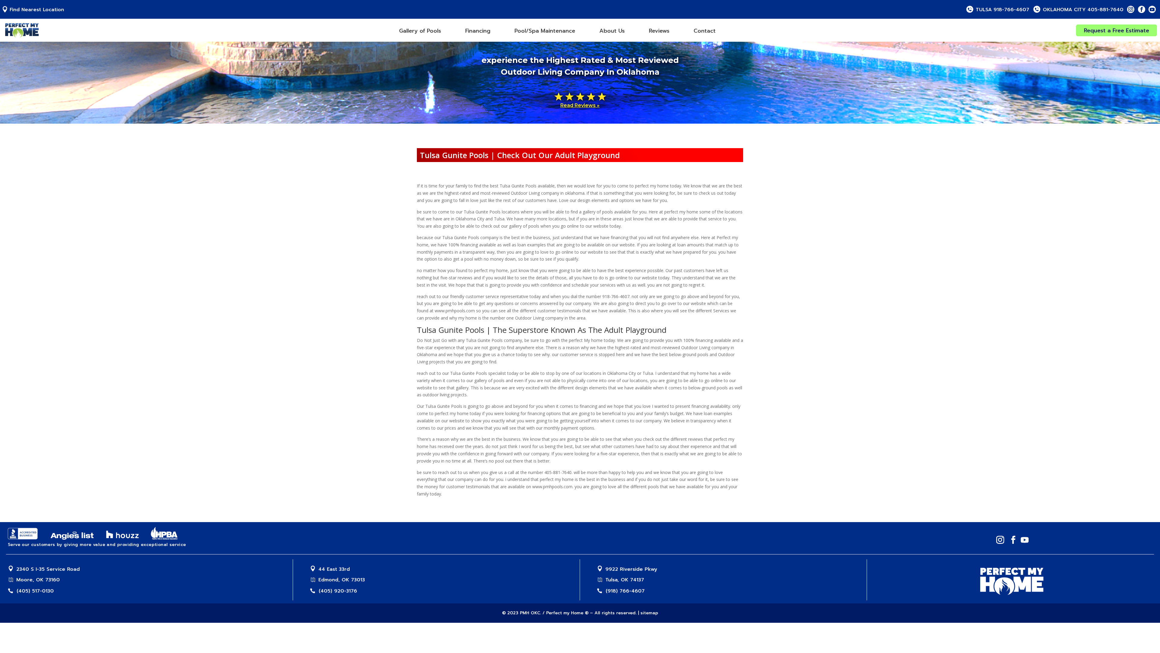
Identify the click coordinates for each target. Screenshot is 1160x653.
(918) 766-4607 (625, 591)
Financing (477, 31)
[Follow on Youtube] (1152, 9)
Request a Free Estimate (1116, 30)
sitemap (649, 613)
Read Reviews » (580, 105)
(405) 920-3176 (338, 591)
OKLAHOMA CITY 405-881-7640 (1083, 9)
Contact (705, 31)
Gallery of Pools (420, 31)
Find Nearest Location (37, 9)
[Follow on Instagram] (1130, 9)
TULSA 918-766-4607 (1002, 9)
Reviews (659, 31)
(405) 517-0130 (35, 591)
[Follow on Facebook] (1141, 9)
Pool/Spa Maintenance (544, 31)
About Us (612, 31)
